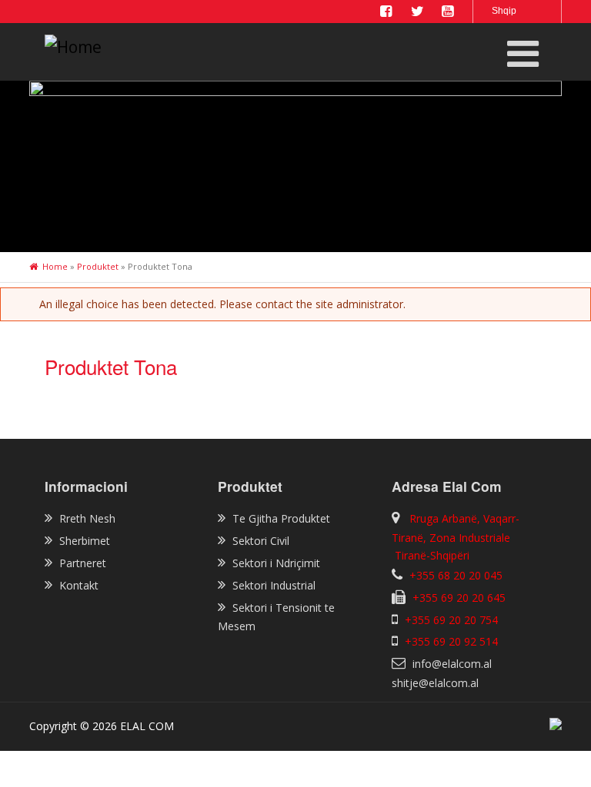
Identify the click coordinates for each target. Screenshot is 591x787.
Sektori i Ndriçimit (276, 563)
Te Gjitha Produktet (281, 518)
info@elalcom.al (452, 663)
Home (55, 266)
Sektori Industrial (274, 585)
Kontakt (78, 585)
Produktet (98, 266)
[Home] (133, 48)
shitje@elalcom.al (435, 683)
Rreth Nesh (87, 518)
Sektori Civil (260, 540)
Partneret (82, 563)
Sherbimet (84, 540)
